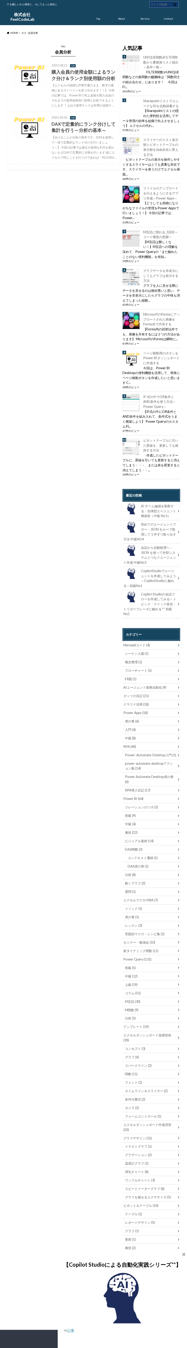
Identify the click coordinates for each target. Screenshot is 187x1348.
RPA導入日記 (137, 790)
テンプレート (136, 1027)
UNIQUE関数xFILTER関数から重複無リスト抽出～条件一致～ (160, 62)
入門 (130, 730)
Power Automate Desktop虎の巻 (149, 779)
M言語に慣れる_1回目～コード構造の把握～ (160, 234)
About (121, 18)
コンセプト (135, 1049)
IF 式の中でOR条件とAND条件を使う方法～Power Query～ (159, 402)
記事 (70, 1330)
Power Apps (135, 713)
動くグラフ (135, 883)
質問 (130, 892)
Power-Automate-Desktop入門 (150, 755)
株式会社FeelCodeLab (22, 16)
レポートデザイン (140, 1222)
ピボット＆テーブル (140, 1205)
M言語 (132, 1001)
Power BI (133, 799)
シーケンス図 (136, 653)
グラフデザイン (137, 1138)
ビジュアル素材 (139, 841)
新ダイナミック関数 (140, 951)
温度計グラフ (136, 1163)
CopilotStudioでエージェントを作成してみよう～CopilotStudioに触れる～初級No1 (149, 578)
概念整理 (133, 662)
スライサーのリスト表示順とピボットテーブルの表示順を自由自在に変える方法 (160, 147)
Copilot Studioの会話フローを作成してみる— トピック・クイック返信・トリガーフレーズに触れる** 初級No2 (149, 604)
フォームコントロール (143, 1116)
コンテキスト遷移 (143, 858)
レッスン (133, 925)
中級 (130, 738)
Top (98, 18)
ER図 (130, 679)
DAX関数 (134, 849)
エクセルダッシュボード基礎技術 (147, 1037)
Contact (168, 18)
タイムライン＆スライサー (146, 1091)
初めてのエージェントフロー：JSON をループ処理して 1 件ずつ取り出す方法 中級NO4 (149, 531)
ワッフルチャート (140, 1180)
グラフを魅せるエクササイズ (148, 1197)
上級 (131, 985)
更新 (130, 1239)
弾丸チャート (136, 1172)
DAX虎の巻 (138, 866)
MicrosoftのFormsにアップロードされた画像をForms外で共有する (161, 319)
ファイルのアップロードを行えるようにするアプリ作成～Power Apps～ (160, 193)
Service (145, 18)
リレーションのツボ (141, 807)
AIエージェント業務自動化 (144, 687)
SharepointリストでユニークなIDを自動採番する (161, 103)
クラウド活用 (136, 704)
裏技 (131, 832)
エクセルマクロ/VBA (140, 900)
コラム (133, 993)
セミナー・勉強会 (139, 942)
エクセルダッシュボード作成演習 (147, 1127)
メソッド (133, 908)
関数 (131, 1074)
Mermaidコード (136, 645)
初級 (130, 815)
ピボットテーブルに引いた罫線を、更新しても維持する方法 (160, 445)
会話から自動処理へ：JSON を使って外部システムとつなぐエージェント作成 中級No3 (149, 555)
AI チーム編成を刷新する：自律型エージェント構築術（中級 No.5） (158, 511)
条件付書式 (135, 1099)
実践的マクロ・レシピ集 (144, 934)
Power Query (137, 959)
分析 (130, 875)
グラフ (132, 1057)
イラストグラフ (138, 1146)
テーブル (133, 1214)
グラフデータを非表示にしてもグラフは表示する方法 (160, 275)
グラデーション (138, 1155)
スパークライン (138, 1065)
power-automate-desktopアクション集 (149, 766)
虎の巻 (132, 721)
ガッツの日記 (136, 696)
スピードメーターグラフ (144, 1189)
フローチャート (138, 670)
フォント (133, 1082)
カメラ (132, 1108)
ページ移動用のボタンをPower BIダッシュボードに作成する (161, 358)
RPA (129, 746)
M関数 (131, 1010)
